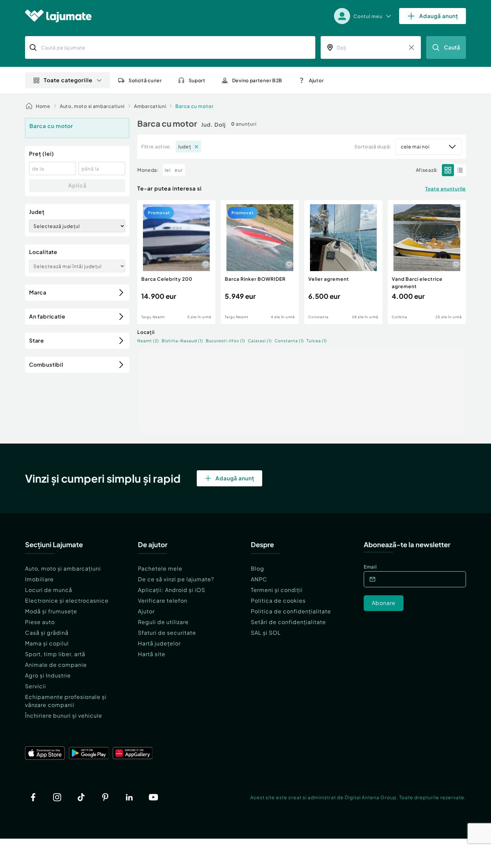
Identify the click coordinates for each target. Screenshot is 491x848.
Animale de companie (56, 664)
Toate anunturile (445, 189)
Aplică (77, 185)
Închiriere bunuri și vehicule (63, 715)
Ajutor (146, 611)
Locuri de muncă (48, 589)
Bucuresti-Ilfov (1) (225, 340)
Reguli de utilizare (163, 621)
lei (168, 170)
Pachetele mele (160, 568)
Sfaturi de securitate (167, 632)
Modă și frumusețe (51, 611)
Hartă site (151, 653)
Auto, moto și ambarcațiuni (63, 568)
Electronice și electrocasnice (67, 600)
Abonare (383, 602)
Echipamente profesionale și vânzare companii (66, 700)
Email (370, 567)
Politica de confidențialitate (291, 611)
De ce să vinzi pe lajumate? (176, 579)
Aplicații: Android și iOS (171, 589)
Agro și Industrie (48, 675)
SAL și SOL (266, 632)
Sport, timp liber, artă (55, 653)
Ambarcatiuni (150, 106)
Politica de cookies (278, 600)
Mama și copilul (47, 643)
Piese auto (40, 621)
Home (43, 106)
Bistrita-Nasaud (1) (182, 340)
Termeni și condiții (277, 589)
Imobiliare (39, 579)
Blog (257, 568)
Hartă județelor (159, 643)
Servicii (35, 686)
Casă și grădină (46, 632)
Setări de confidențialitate (288, 621)
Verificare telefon (162, 600)
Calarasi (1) (260, 340)
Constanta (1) (289, 340)
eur (179, 170)
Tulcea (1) (317, 340)
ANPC (259, 579)
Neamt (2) (148, 340)
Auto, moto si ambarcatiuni (92, 106)
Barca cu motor (194, 106)
